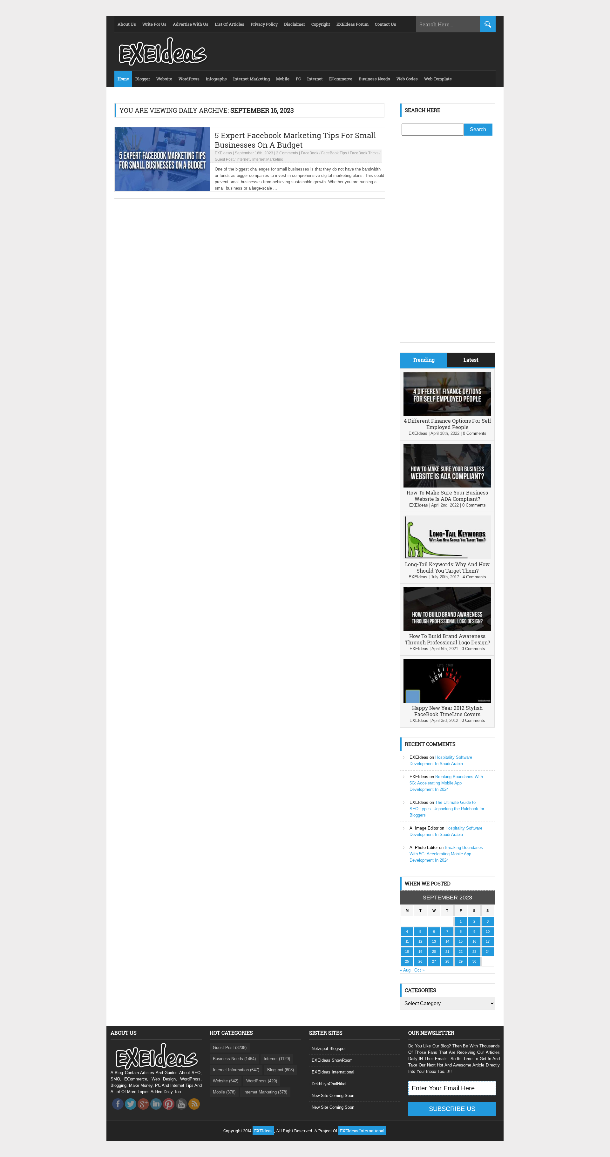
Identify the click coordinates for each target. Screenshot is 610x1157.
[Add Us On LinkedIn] (156, 1111)
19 (420, 951)
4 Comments (474, 577)
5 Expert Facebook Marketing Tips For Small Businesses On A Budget (295, 140)
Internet (242, 159)
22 (461, 951)
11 (407, 941)
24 (488, 951)
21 (447, 951)
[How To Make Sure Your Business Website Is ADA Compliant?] (447, 486)
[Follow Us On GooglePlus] (143, 1111)
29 (461, 961)
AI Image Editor (424, 828)
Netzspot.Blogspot (329, 1048)
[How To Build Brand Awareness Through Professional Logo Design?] (447, 629)
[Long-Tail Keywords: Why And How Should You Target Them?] (447, 557)
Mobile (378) (224, 1092)
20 (434, 951)
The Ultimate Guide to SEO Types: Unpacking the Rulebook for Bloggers (447, 808)
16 (474, 941)
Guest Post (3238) (230, 1047)
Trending (424, 359)
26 (420, 961)
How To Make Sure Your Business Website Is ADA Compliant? (447, 495)
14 (447, 941)
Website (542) (225, 1081)
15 (461, 941)
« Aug (405, 970)
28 (447, 961)
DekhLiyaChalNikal (329, 1083)
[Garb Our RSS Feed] (194, 1111)
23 (474, 951)
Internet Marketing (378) (265, 1092)
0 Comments (474, 433)
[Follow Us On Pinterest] (168, 1111)
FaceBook (309, 153)
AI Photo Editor (424, 847)
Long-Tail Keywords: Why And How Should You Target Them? (447, 567)
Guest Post (224, 159)
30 (474, 961)
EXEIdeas (223, 153)
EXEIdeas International (333, 1072)
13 (434, 941)
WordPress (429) (261, 1081)
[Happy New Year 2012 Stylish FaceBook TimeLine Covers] (447, 701)
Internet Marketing (267, 159)
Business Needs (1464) (234, 1058)
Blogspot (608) (280, 1069)
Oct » (419, 970)
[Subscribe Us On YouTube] (181, 1111)
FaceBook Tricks (364, 153)
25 (407, 961)
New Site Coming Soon (333, 1095)
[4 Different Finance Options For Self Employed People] (447, 414)
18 (407, 951)
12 (420, 941)
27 (434, 961)
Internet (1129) (277, 1058)
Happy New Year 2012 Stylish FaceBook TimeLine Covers (447, 710)
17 (488, 941)
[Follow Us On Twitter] (130, 1111)
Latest (471, 359)
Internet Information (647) (236, 1069)
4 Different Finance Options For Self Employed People (447, 423)
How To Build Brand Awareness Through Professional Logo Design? (447, 639)
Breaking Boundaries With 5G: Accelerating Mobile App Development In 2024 (446, 783)
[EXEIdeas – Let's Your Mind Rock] (162, 64)
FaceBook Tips (334, 153)
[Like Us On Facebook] (118, 1111)
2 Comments (287, 153)
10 (488, 931)
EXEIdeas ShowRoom (332, 1060)
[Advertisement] (447, 247)
